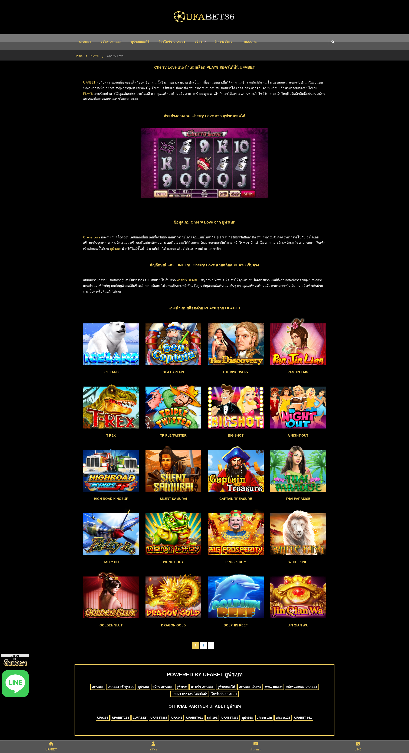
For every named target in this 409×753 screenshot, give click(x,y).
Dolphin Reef (236, 625)
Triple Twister (173, 435)
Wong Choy (173, 562)
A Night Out (298, 435)
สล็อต (199, 41)
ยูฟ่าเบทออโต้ (140, 41)
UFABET (85, 41)
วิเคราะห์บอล (224, 41)
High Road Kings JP (111, 499)
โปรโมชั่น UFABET (172, 41)
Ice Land (111, 372)
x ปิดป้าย (15, 656)
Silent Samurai (173, 499)
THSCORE (249, 41)
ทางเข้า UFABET (188, 280)
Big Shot (235, 435)
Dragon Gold (173, 625)
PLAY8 (88, 93)
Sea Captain (173, 372)
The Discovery (236, 372)
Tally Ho (111, 562)
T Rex (111, 435)
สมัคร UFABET (111, 41)
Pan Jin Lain (298, 372)
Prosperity (235, 562)
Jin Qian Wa (298, 625)
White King (298, 562)
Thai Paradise (298, 499)
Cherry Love (91, 237)
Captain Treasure (235, 499)
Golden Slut (110, 625)
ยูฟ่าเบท (115, 248)
